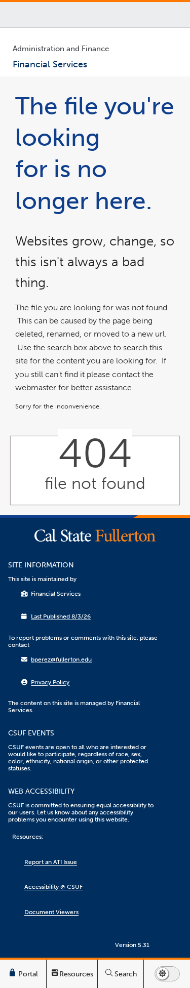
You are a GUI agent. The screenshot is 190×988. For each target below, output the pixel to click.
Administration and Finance (61, 48)
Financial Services (56, 593)
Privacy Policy (50, 682)
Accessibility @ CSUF (53, 886)
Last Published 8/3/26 (61, 616)
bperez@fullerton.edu (61, 659)
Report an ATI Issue (50, 862)
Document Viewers (51, 912)
